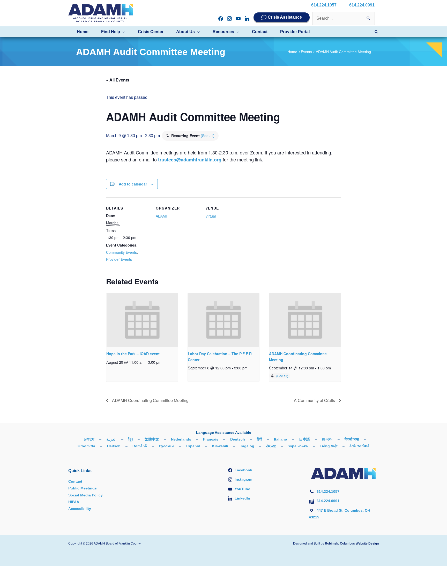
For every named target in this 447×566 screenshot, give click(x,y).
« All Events (117, 80)
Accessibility (79, 509)
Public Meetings (82, 488)
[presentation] (142, 320)
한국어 (327, 439)
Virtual (210, 216)
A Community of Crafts (315, 400)
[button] (122, 31)
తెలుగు (271, 446)
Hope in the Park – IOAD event (133, 353)
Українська (298, 446)
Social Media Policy (85, 495)
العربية (111, 439)
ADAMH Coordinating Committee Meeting (150, 400)
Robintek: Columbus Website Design (352, 543)
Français (210, 439)
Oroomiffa (86, 446)
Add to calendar (133, 184)
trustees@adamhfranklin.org (189, 159)
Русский (166, 446)
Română (139, 446)
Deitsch (114, 446)
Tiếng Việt (329, 446)
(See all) (207, 135)
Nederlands (181, 439)
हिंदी (259, 439)
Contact (75, 481)
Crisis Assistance (285, 17)
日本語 (304, 439)
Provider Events (119, 259)
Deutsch (237, 439)
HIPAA (73, 502)
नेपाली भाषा (352, 439)
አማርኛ (89, 439)
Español (193, 446)
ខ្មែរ (130, 439)
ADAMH (162, 216)
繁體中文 (152, 439)
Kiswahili (220, 446)
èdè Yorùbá (359, 446)
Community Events (121, 252)
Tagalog (247, 446)
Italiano (280, 439)
